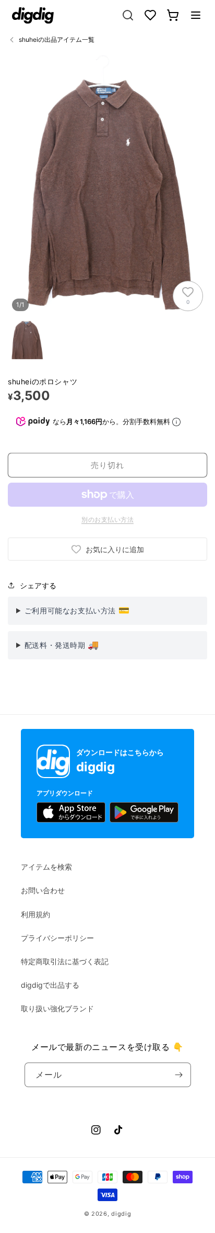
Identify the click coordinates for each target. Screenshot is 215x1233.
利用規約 (35, 914)
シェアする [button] (38, 585)
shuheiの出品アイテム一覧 (56, 39)
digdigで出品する (50, 984)
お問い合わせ (43, 890)
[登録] (179, 1075)
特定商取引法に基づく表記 (65, 961)
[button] (195, 15)
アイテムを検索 (46, 866)
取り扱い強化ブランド (57, 1008)
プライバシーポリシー (57, 937)
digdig (121, 1213)
